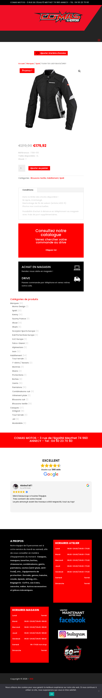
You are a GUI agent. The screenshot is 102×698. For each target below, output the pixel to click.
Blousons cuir (18, 399)
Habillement (53, 178)
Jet (13, 419)
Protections (17, 375)
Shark (15, 327)
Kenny (15, 314)
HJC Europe (17, 339)
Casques (14, 407)
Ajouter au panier (39, 168)
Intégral (16, 411)
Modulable (17, 423)
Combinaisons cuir (21, 391)
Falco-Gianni (18, 343)
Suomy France (19, 318)
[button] (79, 71)
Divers (15, 371)
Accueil (21, 63)
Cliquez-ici (51, 250)
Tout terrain (18, 358)
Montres (16, 367)
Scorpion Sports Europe (23, 331)
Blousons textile (38, 178)
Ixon (14, 351)
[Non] (98, 691)
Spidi (38, 63)
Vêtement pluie (19, 395)
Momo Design (18, 306)
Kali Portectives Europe (23, 335)
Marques (30, 63)
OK (51, 694)
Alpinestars (17, 347)
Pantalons (17, 387)
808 (31, 679)
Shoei (14, 322)
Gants (15, 383)
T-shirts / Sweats (20, 362)
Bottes (15, 379)
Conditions (27, 190)
